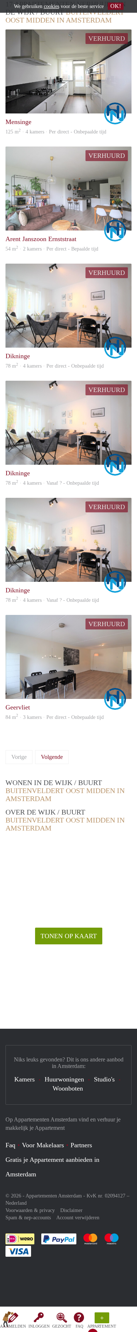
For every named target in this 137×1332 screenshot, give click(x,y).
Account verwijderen (77, 1217)
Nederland (16, 1203)
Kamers (24, 1079)
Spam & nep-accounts (28, 1217)
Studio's (104, 1079)
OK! (115, 6)
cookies (51, 6)
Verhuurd (106, 38)
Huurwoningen (64, 1079)
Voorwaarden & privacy (30, 1210)
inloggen (39, 1326)
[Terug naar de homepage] (8, 1320)
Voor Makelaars (43, 1145)
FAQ (79, 1326)
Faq (10, 1145)
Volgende (52, 757)
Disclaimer (71, 1210)
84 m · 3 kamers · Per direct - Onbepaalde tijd (54, 717)
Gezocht (61, 1326)
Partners (81, 1145)
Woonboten (68, 1088)
